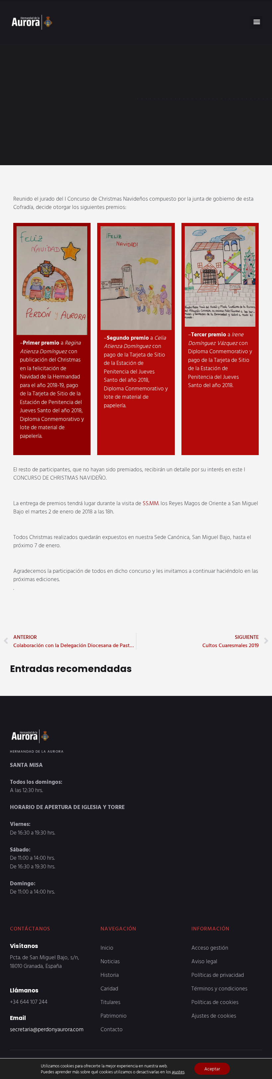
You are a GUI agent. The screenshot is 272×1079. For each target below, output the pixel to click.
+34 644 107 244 (28, 1001)
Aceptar (212, 1068)
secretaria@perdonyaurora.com (47, 1029)
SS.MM (151, 503)
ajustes (178, 1072)
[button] (256, 21)
